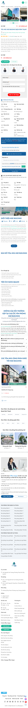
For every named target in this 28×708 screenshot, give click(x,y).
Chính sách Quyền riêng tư (7, 617)
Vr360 (21, 698)
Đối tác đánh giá (18, 611)
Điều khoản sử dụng (5, 620)
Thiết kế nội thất (15, 698)
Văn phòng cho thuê (12, 696)
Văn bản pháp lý (4, 644)
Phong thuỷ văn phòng (6, 652)
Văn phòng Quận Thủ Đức (20, 530)
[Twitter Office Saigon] (7, 702)
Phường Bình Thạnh (14, 396)
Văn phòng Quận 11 (19, 518)
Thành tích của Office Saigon (19, 616)
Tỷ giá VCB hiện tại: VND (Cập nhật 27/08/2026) (14, 163)
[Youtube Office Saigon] (10, 702)
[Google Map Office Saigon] (23, 702)
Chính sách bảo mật (5, 615)
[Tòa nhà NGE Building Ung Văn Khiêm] (10, 14)
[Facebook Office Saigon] (5, 702)
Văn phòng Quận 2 (18, 508)
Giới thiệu (17, 603)
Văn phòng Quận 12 (5, 521)
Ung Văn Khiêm (8, 32)
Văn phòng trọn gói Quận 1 (7, 536)
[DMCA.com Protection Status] (4, 693)
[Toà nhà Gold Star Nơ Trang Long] (14, 375)
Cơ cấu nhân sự (18, 606)
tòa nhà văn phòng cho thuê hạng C (9, 333)
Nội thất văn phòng (5, 649)
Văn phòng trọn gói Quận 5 (7, 545)
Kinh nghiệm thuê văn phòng (6, 641)
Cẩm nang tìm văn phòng (7, 635)
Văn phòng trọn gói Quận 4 (20, 541)
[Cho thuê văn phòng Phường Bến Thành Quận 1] (7, 440)
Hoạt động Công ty (19, 620)
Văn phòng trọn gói (21, 696)
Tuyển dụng (17, 622)
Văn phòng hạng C (18, 111)
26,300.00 (12, 163)
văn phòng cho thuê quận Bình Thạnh (18, 228)
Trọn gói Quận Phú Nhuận (20, 553)
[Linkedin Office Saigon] (13, 702)
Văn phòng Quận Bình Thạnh (19, 522)
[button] (8, 404)
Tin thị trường (4, 657)
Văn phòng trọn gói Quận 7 (20, 545)
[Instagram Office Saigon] (18, 702)
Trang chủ (4, 696)
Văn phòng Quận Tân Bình (20, 525)
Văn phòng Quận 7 (18, 513)
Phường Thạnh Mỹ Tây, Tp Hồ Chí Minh (8, 226)
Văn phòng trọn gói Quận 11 (20, 550)
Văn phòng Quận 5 (5, 513)
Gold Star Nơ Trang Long (7, 390)
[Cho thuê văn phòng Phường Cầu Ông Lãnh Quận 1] (21, 440)
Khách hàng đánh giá (19, 608)
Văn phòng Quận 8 (5, 516)
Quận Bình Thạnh (22, 396)
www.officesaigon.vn (19, 705)
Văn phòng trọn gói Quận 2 (20, 536)
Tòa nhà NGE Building (6, 326)
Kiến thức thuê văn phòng (7, 638)
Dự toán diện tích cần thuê (15, 154)
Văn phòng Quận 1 (5, 508)
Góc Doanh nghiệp (5, 654)
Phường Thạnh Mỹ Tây (17, 32)
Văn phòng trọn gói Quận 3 (7, 541)
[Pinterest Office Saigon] (15, 702)
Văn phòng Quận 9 (18, 516)
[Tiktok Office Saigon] (20, 702)
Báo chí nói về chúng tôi (20, 613)
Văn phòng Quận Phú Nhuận (6, 526)
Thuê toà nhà (8, 698)
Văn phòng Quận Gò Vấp (7, 530)
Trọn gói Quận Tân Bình (6, 556)
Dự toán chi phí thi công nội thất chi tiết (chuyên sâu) (14, 170)
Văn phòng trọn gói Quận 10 (7, 550)
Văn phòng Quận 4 (18, 510)
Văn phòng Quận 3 (5, 510)
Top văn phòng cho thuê (6, 647)
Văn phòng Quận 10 (5, 518)
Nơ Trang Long (8, 396)
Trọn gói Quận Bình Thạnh (7, 553)
